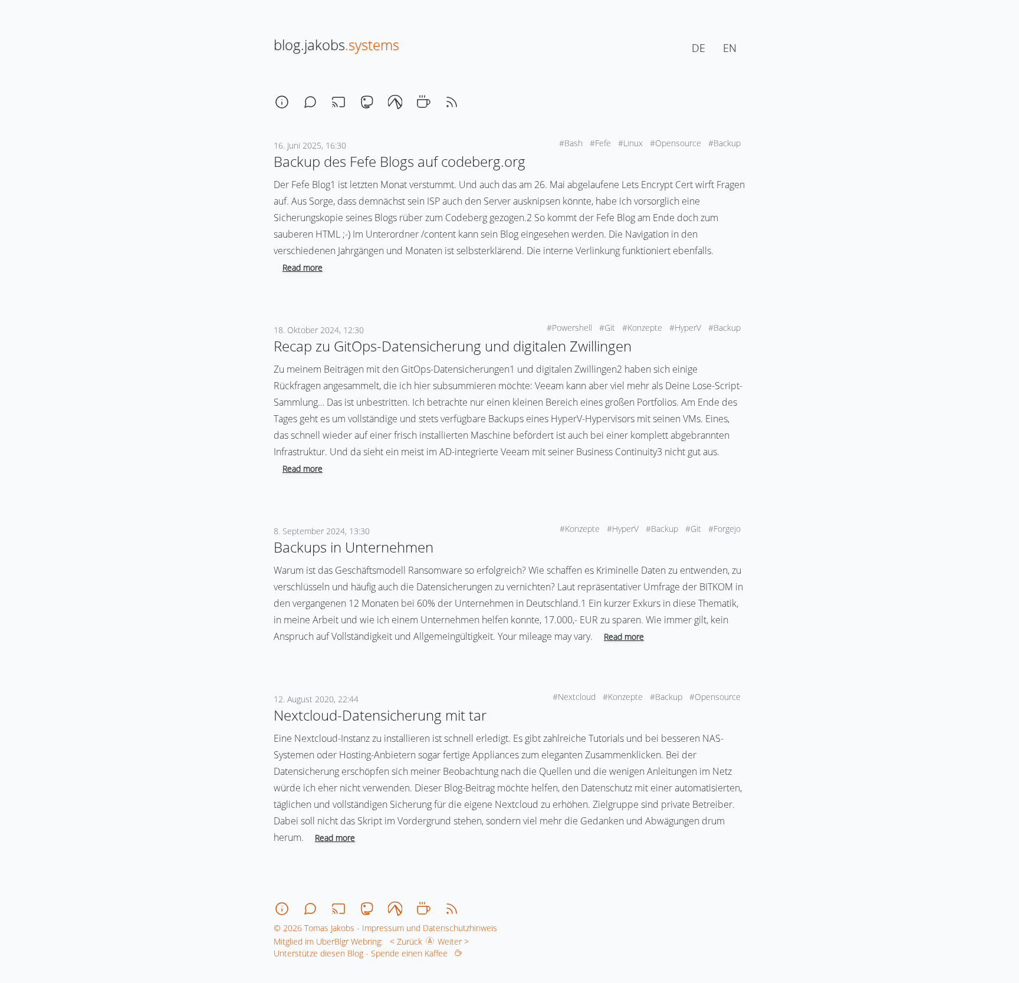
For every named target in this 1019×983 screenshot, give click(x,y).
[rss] (452, 102)
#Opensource (677, 143)
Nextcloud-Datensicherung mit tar (380, 715)
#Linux (631, 143)
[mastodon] (367, 102)
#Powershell (570, 327)
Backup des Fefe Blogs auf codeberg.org (399, 161)
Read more (302, 267)
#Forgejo (725, 528)
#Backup (725, 143)
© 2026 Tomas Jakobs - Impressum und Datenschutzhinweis (385, 927)
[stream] (338, 102)
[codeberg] (395, 102)
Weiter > (456, 941)
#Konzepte (643, 327)
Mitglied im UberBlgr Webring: (328, 941)
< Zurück (403, 941)
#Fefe (601, 143)
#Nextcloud (575, 696)
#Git (608, 327)
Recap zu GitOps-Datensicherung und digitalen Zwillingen (453, 346)
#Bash (572, 143)
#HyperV (686, 327)
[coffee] (423, 102)
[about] (282, 102)
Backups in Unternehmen (353, 547)
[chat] (310, 102)
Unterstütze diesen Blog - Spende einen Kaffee (364, 953)
